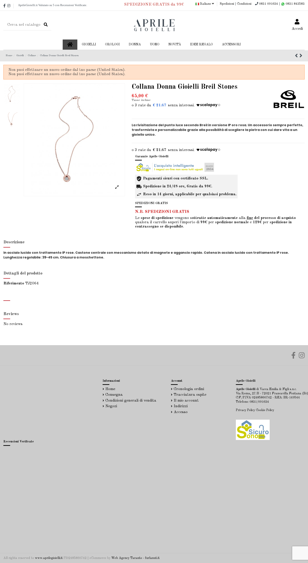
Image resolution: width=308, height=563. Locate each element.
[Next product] (300, 56)
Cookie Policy (265, 410)
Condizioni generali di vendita (130, 400)
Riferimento (13, 283)
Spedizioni (227, 3)
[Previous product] (297, 56)
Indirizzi (181, 406)
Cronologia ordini (189, 389)
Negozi (111, 406)
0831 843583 (295, 3)
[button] (134, 45)
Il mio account (186, 400)
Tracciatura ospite (190, 395)
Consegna (114, 395)
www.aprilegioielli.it (49, 558)
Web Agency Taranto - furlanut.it (135, 558)
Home (110, 389)
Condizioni (244, 3)
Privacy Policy (245, 410)
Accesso (181, 412)
